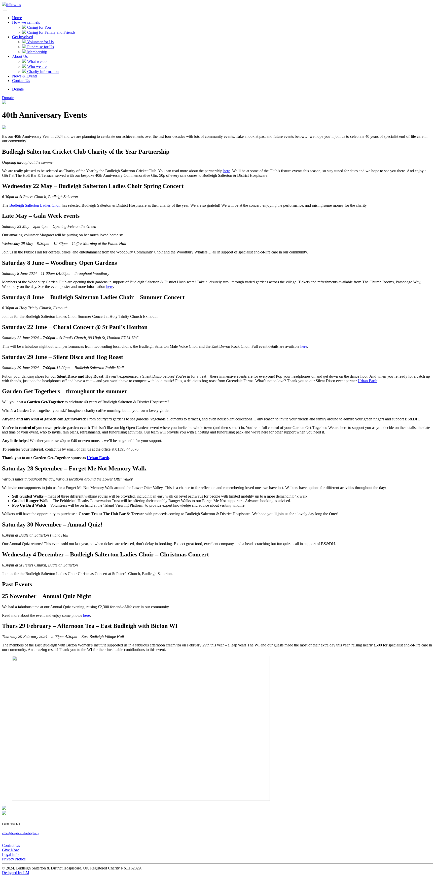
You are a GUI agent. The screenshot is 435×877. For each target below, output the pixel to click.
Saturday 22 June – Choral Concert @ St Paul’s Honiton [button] (75, 327)
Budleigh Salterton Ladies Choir (35, 205)
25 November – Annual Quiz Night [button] (46, 596)
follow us (13, 5)
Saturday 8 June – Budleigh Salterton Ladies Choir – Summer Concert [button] (93, 297)
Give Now (10, 850)
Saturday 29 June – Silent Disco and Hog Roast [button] (62, 357)
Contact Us (11, 845)
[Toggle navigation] (5, 10)
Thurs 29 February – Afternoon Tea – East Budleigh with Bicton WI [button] (89, 626)
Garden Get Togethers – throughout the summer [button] (64, 391)
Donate (18, 89)
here (226, 171)
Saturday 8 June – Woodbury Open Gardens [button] (59, 262)
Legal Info (10, 854)
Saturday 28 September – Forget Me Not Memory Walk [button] (74, 468)
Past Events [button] (17, 584)
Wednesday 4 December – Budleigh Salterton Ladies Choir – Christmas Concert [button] (105, 554)
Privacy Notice (14, 859)
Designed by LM (15, 872)
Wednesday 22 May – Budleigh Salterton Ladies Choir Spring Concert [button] (93, 186)
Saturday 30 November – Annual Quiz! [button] (52, 524)
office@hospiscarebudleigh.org (20, 833)
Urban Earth (367, 381)
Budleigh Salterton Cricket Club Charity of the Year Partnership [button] (85, 151)
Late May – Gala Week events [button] (41, 215)
